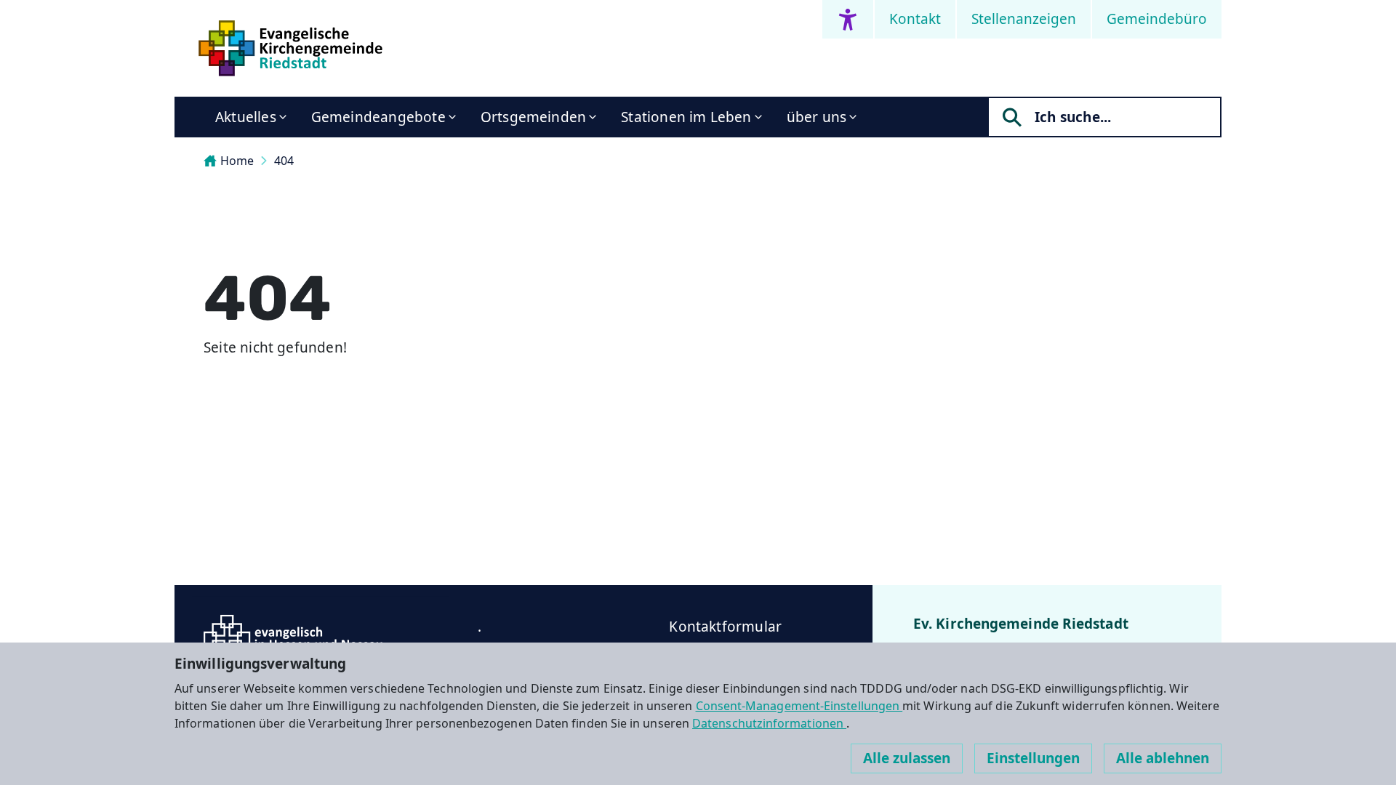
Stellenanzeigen (1023, 18)
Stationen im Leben (686, 117)
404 (284, 161)
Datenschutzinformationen (769, 723)
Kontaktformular (725, 626)
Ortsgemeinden (533, 117)
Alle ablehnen (1162, 758)
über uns (817, 117)
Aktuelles (245, 117)
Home (237, 161)
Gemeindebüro (1157, 18)
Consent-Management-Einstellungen (799, 706)
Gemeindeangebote (378, 117)
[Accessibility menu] (847, 19)
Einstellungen (1033, 758)
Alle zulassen (906, 758)
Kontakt (915, 18)
